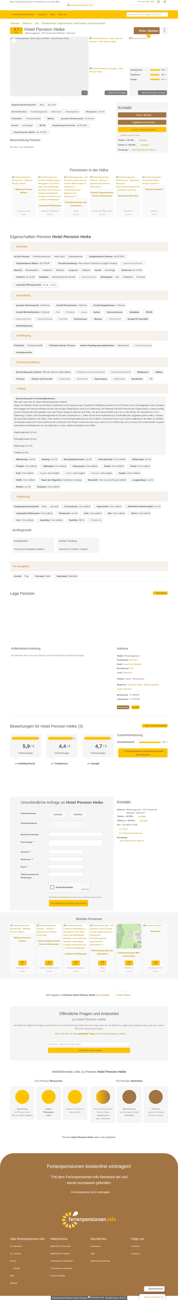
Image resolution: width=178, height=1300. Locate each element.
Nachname (26, 859)
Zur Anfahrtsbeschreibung (130, 833)
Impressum (96, 1246)
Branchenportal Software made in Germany (69, 1298)
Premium (162, 172)
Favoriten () (153, 1297)
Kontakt (135, 707)
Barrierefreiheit (155, 1289)
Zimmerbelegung (29, 823)
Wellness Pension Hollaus (23, 191)
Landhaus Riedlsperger (50, 205)
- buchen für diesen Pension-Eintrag (155, 1112)
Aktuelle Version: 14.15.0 (115, 1298)
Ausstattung (23, 295)
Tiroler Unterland (124, 689)
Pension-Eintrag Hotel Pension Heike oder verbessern (103, 1114)
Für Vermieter (16, 1246)
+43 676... (132, 145)
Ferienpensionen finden (23, 14)
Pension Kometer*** (154, 189)
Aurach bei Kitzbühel (132, 664)
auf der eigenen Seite (129, 1112)
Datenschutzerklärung (62, 897)
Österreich (127, 672)
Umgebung (23, 496)
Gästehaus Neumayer (128, 196)
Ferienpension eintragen (61, 1268)
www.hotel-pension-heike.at (144, 150)
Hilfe (152, 2)
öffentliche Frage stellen (90, 1050)
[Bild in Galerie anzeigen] (108, 51)
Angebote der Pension (143, 122)
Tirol (132, 668)
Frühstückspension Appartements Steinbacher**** (76, 204)
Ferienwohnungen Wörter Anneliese (129, 954)
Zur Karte (123, 829)
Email (23, 867)
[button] (49, 66)
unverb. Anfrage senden (143, 129)
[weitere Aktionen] (164, 30)
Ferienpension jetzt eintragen (90, 1192)
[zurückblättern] (17, 66)
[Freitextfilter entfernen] (160, 14)
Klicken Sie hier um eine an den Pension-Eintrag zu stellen (90, 1033)
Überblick (22, 246)
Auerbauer (155, 931)
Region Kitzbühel (151, 685)
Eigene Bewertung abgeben (156, 726)
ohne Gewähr (102, 995)
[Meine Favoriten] (73, 14)
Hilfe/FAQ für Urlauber (60, 1253)
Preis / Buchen (148, 30)
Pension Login (143, 2)
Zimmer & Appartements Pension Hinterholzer (102, 194)
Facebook (135, 1246)
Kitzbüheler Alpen (135, 685)
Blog (52, 14)
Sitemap (13, 1283)
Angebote (42, 14)
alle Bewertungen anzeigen (153, 92)
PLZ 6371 (133, 660)
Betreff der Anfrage (30, 834)
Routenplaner (161, 593)
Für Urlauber (15, 1253)
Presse (13, 1261)
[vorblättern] (82, 66)
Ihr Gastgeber (21, 566)
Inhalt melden (123, 995)
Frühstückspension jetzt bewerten (143, 753)
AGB (93, 1253)
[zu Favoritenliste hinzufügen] (13, 40)
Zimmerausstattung (27, 362)
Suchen (166, 14)
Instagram (135, 1253)
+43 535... (130, 140)
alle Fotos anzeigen (117, 93)
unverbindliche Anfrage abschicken (68, 903)
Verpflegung (23, 335)
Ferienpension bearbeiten (61, 1261)
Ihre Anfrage (27, 842)
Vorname (25, 852)
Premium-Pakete (57, 1275)
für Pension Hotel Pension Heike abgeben (22, 1112)
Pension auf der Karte (130, 135)
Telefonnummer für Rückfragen (30, 876)
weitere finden (49, 1112)
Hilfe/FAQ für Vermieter (60, 1246)
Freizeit (21, 388)
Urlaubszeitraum (28, 813)
